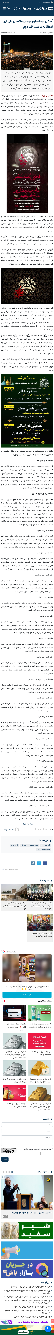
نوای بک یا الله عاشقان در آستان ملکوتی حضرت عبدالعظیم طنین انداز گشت (41, 906)
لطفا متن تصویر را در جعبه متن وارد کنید (38, 1149)
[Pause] (5, 980)
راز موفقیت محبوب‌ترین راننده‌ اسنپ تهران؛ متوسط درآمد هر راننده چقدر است (27, 1292)
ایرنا (30, 8)
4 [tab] (3, 1172)
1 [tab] (12, 1172)
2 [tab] (9, 1172)
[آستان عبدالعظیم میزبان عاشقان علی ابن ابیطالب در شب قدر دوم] (27, 52)
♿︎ (48, 1328)
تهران (24, 824)
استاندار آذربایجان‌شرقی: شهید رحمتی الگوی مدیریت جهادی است (27, 1296)
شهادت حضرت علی (43, 849)
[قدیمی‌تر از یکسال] (40, 892)
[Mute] (8, 980)
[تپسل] (3, 951)
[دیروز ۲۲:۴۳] (27, 1192)
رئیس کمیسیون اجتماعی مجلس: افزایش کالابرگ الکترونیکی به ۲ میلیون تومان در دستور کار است (27, 1301)
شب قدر (23, 845)
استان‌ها (30, 824)
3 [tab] (6, 1172)
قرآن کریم (14, 845)
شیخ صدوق (34, 845)
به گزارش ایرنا (47, 95)
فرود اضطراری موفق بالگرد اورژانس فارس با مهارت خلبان (30, 1286)
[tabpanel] (27, 1197)
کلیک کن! (27, 995)
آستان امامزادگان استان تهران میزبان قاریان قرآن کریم (42, 935)
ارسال (5, 1159)
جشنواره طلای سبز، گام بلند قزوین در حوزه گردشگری (32, 1316)
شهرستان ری (45, 845)
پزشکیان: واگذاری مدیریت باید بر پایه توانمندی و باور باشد (31, 1212)
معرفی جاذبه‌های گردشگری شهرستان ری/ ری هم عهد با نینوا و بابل (14, 906)
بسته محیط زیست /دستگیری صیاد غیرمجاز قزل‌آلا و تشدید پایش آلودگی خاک (27, 1312)
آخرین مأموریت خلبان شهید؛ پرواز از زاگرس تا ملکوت (32, 1306)
